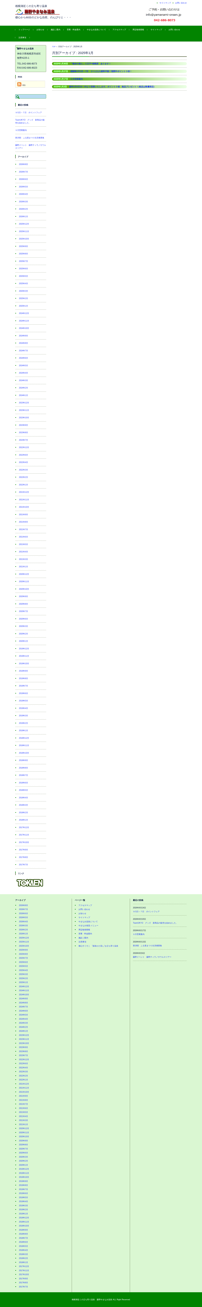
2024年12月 (24, 313)
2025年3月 (23, 291)
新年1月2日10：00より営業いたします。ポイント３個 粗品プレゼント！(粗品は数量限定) (111, 86)
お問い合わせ (174, 29)
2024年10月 (24, 328)
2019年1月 (23, 730)
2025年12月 (24, 224)
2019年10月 (24, 663)
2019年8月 (23, 678)
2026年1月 (23, 216)
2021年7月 (23, 529)
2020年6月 (23, 619)
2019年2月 (23, 723)
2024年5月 (23, 365)
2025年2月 (23, 298)
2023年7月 (23, 440)
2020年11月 (24, 581)
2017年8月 (23, 857)
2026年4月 (23, 194)
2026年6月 (23, 179)
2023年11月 (24, 410)
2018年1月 (23, 820)
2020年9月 (23, 596)
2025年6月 (23, 268)
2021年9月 (23, 514)
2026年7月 (23, 172)
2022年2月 (23, 477)
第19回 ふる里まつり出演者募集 (29, 138)
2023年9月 (23, 425)
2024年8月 (23, 343)
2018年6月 (23, 783)
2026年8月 (23, 164)
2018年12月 (24, 738)
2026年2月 (23, 209)
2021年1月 (23, 566)
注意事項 (22, 37)
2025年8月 (23, 254)
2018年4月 (23, 798)
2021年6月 (23, 537)
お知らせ (40, 29)
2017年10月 (24, 842)
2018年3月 (23, 805)
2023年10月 (24, 417)
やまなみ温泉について (96, 29)
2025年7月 (23, 261)
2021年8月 (23, 522)
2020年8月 (23, 604)
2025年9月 (23, 246)
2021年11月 (24, 500)
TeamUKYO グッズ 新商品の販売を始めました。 (155, 923)
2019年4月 (23, 708)
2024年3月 (23, 380)
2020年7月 (23, 611)
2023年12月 (24, 403)
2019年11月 (24, 656)
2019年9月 (23, 671)
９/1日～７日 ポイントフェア (28, 112)
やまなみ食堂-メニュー (88, 925)
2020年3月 (23, 626)
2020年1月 (23, 641)
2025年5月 (23, 276)
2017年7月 (23, 865)
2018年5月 (23, 790)
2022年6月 (23, 455)
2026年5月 (23, 187)
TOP (53, 47)
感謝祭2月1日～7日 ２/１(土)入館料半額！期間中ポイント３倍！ (101, 71)
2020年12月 (24, 574)
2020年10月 (24, 589)
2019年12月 (24, 649)
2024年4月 (23, 373)
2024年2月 (23, 388)
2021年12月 (24, 492)
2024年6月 (23, 358)
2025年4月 (23, 283)
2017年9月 (23, 850)
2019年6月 (23, 693)
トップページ (24, 29)
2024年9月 (23, 336)
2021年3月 (23, 559)
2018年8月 (23, 768)
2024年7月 (23, 351)
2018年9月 (23, 760)
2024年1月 (23, 395)
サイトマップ (156, 29)
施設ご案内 (55, 29)
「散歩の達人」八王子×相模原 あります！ (90, 63)
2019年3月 (23, 716)
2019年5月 (23, 701)
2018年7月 (23, 775)
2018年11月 (24, 745)
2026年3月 (23, 201)
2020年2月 (23, 634)
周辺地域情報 (138, 29)
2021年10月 (24, 507)
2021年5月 (23, 544)
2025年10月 (24, 239)
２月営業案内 (76, 79)
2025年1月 (23, 306)
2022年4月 (23, 462)
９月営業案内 (21, 130)
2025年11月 (24, 231)
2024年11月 (24, 321)
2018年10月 (24, 753)
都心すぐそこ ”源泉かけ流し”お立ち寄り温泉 (98, 946)
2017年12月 (24, 827)
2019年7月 (23, 686)
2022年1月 (23, 485)
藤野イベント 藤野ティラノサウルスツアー (152, 957)
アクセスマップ (119, 29)
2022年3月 (23, 470)
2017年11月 (24, 835)
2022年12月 (24, 447)
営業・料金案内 (73, 29)
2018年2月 (23, 812)
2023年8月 (23, 432)
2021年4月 (23, 552)
